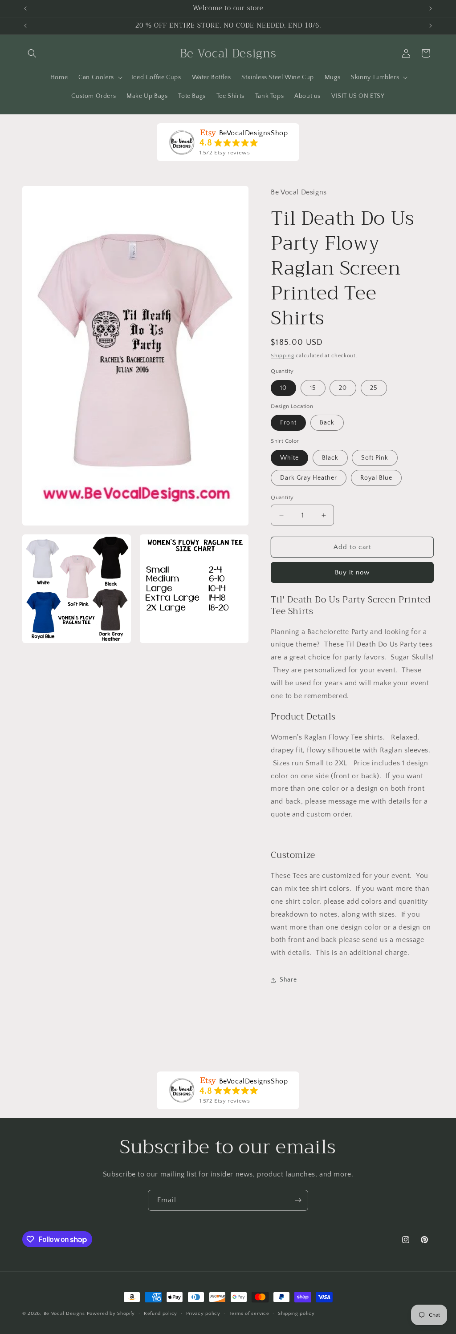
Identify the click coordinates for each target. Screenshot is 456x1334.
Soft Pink (374, 457)
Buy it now (352, 572)
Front (288, 422)
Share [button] (288, 979)
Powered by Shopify (111, 1313)
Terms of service (249, 1313)
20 (343, 388)
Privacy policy (203, 1313)
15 (313, 388)
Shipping (282, 356)
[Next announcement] (430, 8)
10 (283, 388)
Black (330, 457)
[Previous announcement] (25, 8)
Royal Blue (376, 477)
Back (327, 422)
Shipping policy (296, 1313)
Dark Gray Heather (308, 477)
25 (374, 388)
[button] (32, 53)
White (289, 457)
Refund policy (160, 1313)
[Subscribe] (298, 1200)
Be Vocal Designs (64, 1313)
